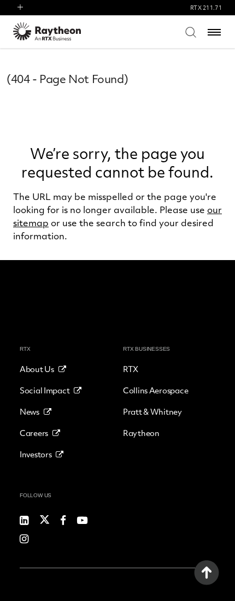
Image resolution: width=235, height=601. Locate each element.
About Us (37, 368)
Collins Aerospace (155, 390)
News (29, 411)
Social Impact (44, 390)
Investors (35, 454)
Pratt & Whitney (152, 411)
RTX (130, 368)
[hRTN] (54, 31)
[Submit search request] (190, 32)
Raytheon (141, 432)
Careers (34, 432)
